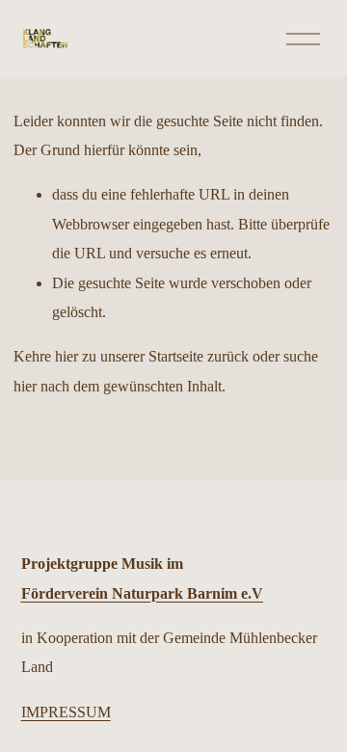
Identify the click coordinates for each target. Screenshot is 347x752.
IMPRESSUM (66, 712)
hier (66, 356)
